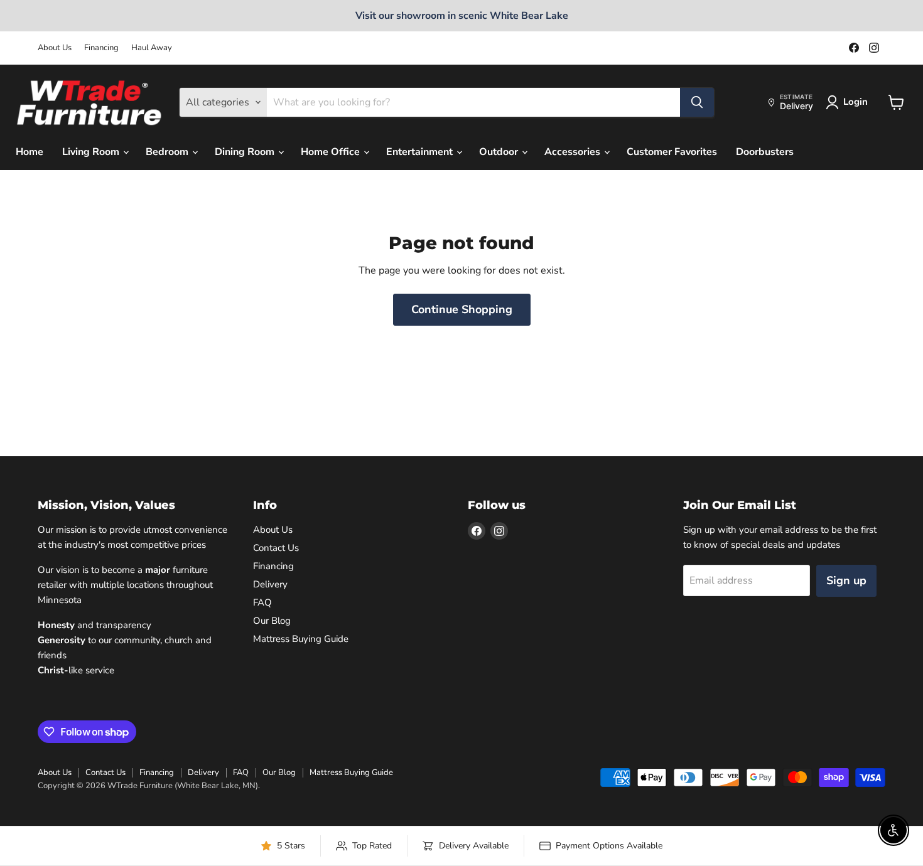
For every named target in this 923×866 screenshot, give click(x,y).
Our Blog (272, 620)
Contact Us (276, 548)
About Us (55, 48)
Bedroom (168, 152)
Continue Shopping (461, 309)
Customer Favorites (672, 152)
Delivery (270, 584)
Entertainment (420, 152)
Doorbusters (765, 152)
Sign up (846, 580)
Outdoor (500, 152)
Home (29, 152)
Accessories (573, 152)
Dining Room (246, 152)
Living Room (92, 152)
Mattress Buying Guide (300, 639)
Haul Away (151, 48)
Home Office (331, 152)
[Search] (697, 102)
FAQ (262, 602)
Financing (101, 48)
